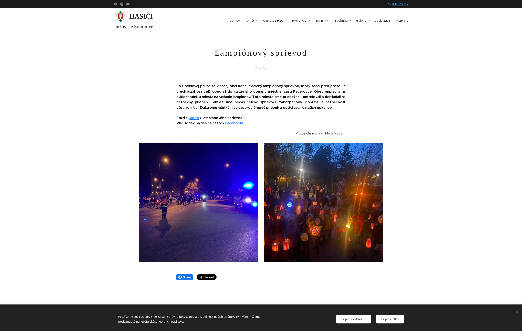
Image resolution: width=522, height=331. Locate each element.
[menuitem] (236, 21)
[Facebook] (115, 4)
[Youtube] (127, 4)
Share (187, 277)
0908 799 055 (400, 4)
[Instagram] (121, 4)
